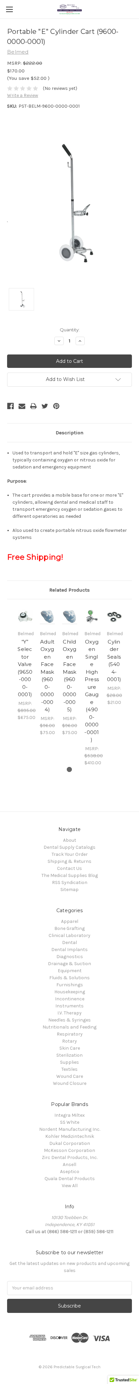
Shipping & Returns (69, 861)
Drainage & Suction (69, 963)
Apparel (69, 921)
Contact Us (69, 868)
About (69, 840)
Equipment (70, 971)
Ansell (69, 1164)
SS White (69, 1122)
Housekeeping (69, 992)
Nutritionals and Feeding (69, 1027)
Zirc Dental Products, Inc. (70, 1157)
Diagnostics (69, 956)
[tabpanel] (25, 663)
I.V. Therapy (69, 1013)
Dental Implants (69, 949)
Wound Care (69, 1076)
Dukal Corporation (69, 1143)
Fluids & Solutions (69, 978)
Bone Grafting (69, 928)
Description (69, 433)
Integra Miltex (69, 1115)
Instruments (69, 1006)
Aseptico (69, 1171)
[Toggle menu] (9, 9)
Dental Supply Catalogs (69, 847)
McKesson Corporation (69, 1150)
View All (70, 1185)
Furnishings (69, 985)
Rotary (69, 1041)
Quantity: (70, 329)
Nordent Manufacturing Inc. (69, 1129)
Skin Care (69, 1048)
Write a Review (22, 95)
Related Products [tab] (69, 590)
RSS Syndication (69, 882)
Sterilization (69, 1055)
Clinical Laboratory (69, 935)
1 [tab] (69, 769)
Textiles (69, 1069)
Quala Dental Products (70, 1178)
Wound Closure (69, 1083)
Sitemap (69, 889)
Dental (69, 942)
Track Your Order (70, 854)
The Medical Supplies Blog (69, 875)
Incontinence (69, 999)
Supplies (69, 1062)
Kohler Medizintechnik (69, 1136)
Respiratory (70, 1034)
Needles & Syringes (69, 1020)
